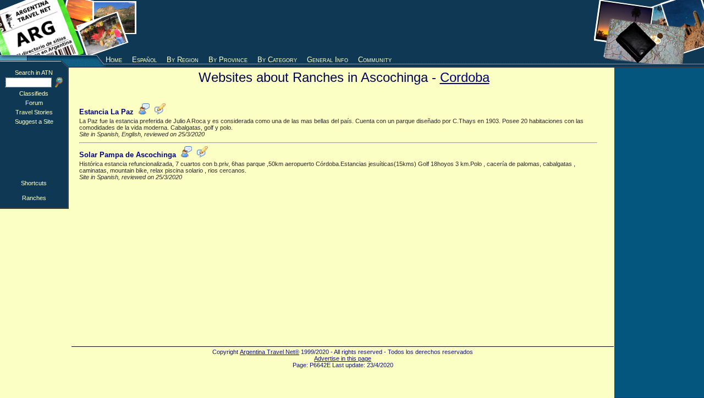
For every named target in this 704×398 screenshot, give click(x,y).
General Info (327, 60)
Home (114, 60)
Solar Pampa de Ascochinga (127, 155)
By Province (228, 60)
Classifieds (33, 93)
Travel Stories (34, 112)
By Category (277, 60)
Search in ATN (34, 72)
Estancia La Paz (106, 112)
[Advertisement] (352, 27)
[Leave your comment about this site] (160, 112)
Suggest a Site (34, 121)
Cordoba (465, 77)
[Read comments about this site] (144, 112)
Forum (34, 103)
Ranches (34, 198)
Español (144, 60)
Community (375, 60)
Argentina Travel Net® (269, 352)
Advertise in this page (342, 358)
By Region (183, 60)
